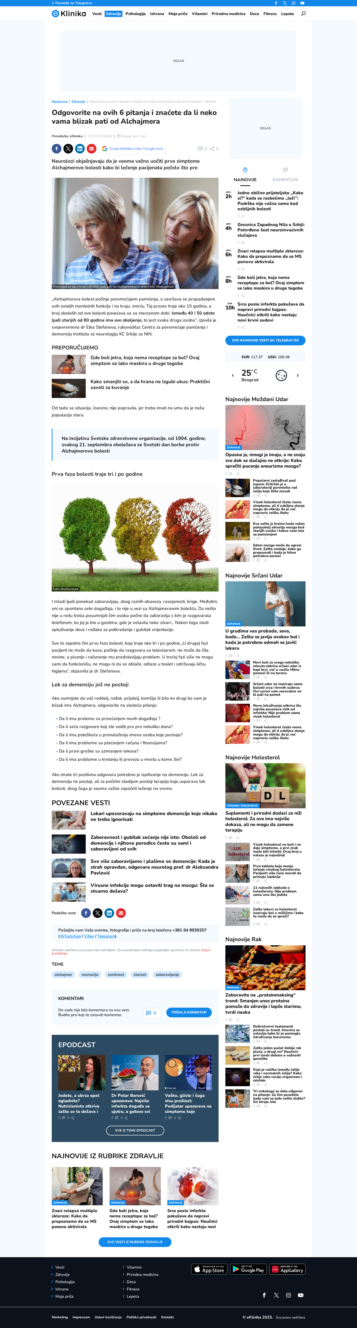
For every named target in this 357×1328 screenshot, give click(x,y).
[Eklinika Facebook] (276, 3)
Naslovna (60, 101)
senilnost (116, 974)
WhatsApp (70, 936)
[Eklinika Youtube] (302, 3)
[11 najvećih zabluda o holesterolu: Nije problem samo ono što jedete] (237, 895)
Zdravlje (78, 101)
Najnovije (256, 399)
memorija (90, 974)
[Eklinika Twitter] (285, 3)
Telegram (106, 936)
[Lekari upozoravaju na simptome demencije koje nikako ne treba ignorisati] (69, 820)
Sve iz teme (135, 1130)
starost (140, 974)
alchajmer (63, 974)
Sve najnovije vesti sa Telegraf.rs (265, 340)
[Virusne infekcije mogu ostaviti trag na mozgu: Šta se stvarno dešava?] (69, 892)
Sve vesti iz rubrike (135, 1242)
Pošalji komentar (189, 1012)
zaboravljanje (167, 974)
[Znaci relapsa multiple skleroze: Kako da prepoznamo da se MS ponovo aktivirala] (77, 1186)
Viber (89, 936)
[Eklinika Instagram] (293, 3)
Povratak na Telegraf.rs (73, 3)
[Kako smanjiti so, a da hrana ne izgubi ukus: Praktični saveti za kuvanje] (69, 388)
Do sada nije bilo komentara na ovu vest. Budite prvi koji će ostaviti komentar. (94, 1012)
